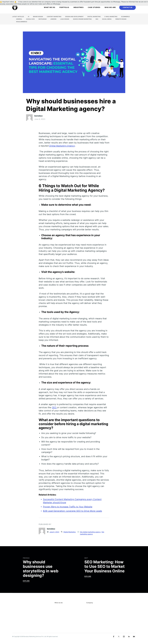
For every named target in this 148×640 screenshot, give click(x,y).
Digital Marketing (94, 16)
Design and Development (74, 16)
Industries (78, 7)
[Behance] (134, 636)
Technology (59, 621)
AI (28, 16)
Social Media (106, 19)
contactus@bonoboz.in (115, 611)
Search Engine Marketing (82, 19)
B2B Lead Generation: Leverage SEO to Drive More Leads (72, 511)
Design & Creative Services (65, 617)
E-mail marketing (111, 16)
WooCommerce (21, 21)
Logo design (64, 19)
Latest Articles (18, 16)
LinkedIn (53, 19)
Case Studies (94, 7)
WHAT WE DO (49, 7)
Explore (26, 581)
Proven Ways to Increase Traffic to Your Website (67, 506)
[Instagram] (124, 636)
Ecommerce (125, 16)
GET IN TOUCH (112, 618)
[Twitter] (118, 636)
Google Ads (30, 19)
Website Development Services (67, 614)
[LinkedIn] (129, 636)
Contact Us (127, 7)
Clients (89, 614)
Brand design (38, 16)
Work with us (91, 617)
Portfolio (64, 7)
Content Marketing (54, 16)
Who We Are (110, 7)
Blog (88, 624)
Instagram (42, 19)
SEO (97, 19)
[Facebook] (113, 636)
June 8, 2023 (54, 532)
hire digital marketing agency (90, 532)
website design (120, 19)
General (19, 19)
